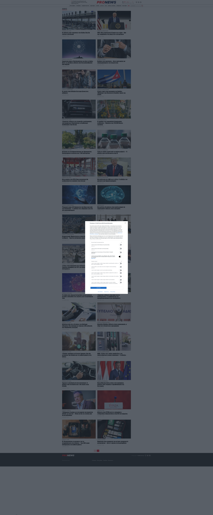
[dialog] (106, 257)
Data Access (106, 291)
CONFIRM (98, 287)
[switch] (120, 245)
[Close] (126, 223)
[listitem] (106, 242)
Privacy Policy (112, 291)
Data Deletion (100, 291)
